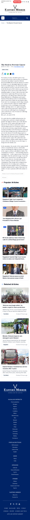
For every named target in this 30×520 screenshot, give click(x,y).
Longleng (15, 411)
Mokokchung (15, 415)
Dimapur (15, 404)
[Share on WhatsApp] (8, 74)
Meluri (15, 413)
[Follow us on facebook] (22, 1)
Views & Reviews (15, 470)
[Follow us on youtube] (28, 1)
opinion (5, 511)
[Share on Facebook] (13, 74)
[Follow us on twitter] (24, 1)
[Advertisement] (15, 45)
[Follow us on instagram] (26, 1)
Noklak (15, 422)
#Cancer (4, 177)
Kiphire (15, 406)
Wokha (15, 436)
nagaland (12, 508)
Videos (15, 481)
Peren (15, 424)
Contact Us (15, 497)
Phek (15, 427)
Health (15, 451)
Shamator (15, 429)
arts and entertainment (15, 514)
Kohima (15, 408)
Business (15, 483)
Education (15, 447)
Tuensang (15, 433)
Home (2, 23)
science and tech (21, 511)
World (15, 458)
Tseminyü (15, 431)
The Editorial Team (19, 66)
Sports (15, 488)
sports (12, 511)
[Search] (27, 18)
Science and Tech (15, 485)
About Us (15, 495)
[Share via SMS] (11, 74)
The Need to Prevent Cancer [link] (14, 23)
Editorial (15, 467)
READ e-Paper (17, 1)
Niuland (15, 420)
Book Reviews (15, 474)
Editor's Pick (15, 449)
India (15, 460)
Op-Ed (15, 472)
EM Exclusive (15, 445)
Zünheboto (15, 438)
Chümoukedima (15, 402)
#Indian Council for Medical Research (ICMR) (12, 173)
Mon (15, 417)
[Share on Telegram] (5, 74)
